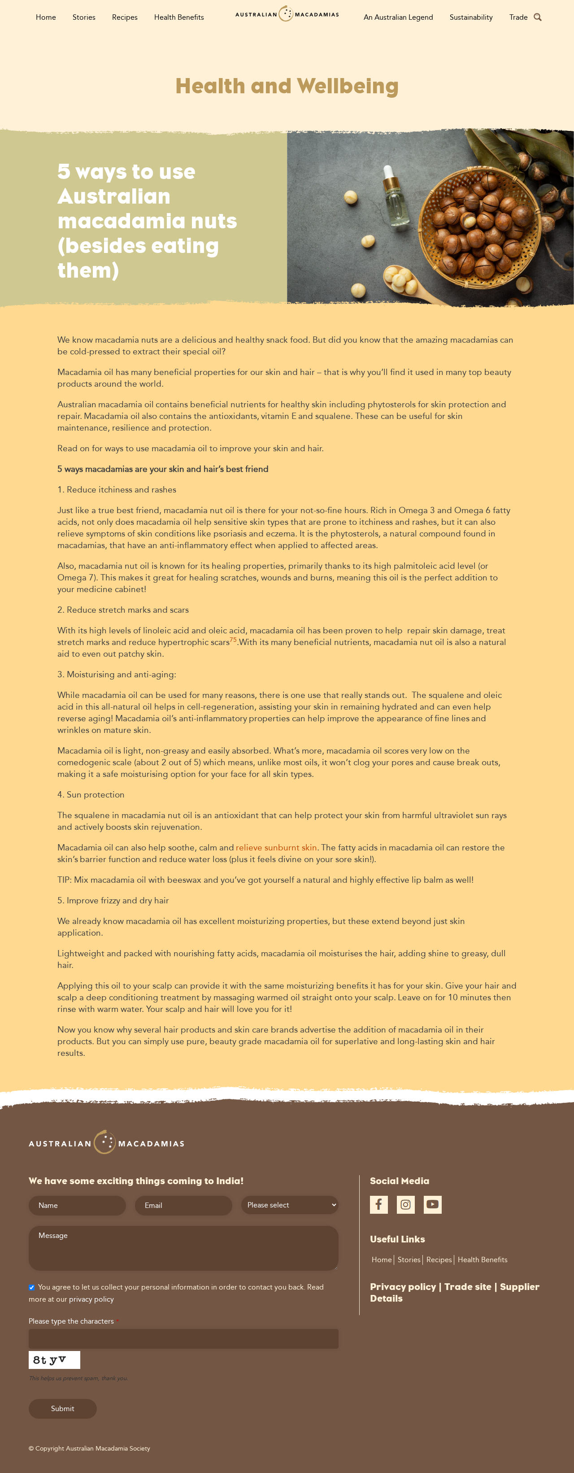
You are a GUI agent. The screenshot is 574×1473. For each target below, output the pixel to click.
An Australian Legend (398, 17)
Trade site (467, 1286)
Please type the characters (74, 1321)
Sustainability (471, 17)
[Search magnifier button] (537, 17)
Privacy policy (403, 1286)
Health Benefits (179, 17)
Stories (84, 17)
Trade (518, 17)
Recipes (125, 17)
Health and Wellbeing (287, 86)
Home (46, 17)
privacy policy (91, 1299)
